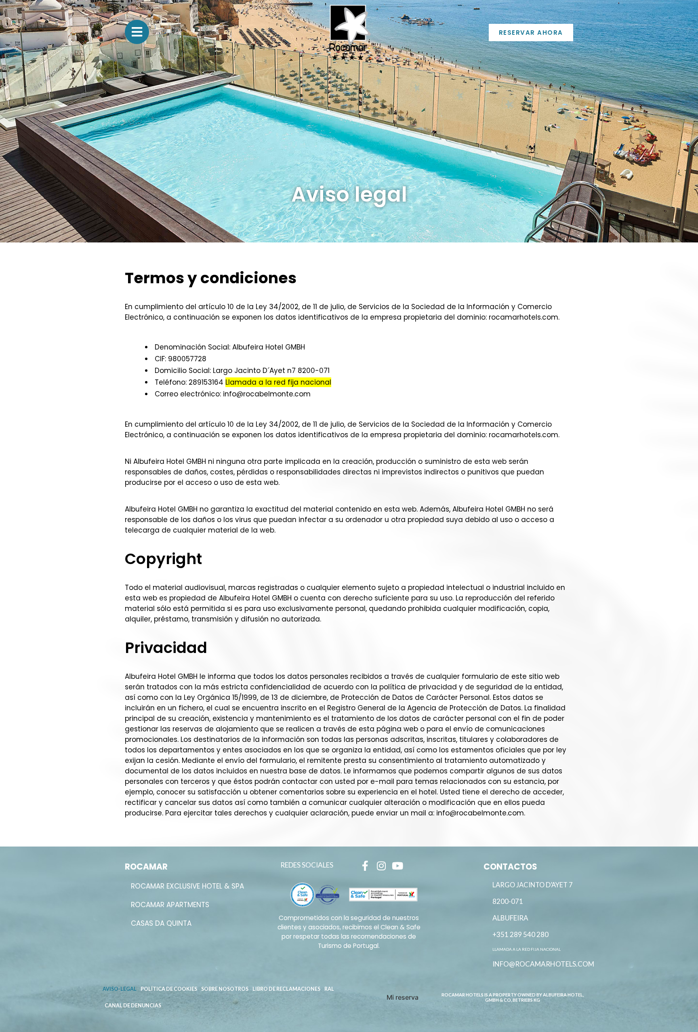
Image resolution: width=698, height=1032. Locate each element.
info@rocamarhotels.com (543, 964)
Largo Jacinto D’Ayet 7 (532, 885)
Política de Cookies (169, 989)
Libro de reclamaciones (286, 989)
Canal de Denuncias (133, 1006)
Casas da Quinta (161, 923)
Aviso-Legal (120, 989)
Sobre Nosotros (224, 989)
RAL (329, 989)
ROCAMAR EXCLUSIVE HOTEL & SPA (187, 886)
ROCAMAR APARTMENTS (170, 905)
